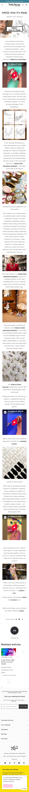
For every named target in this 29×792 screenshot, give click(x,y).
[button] (2, 5)
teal (14, 593)
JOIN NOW (8, 786)
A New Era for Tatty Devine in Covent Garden (8, 662)
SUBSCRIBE (23, 706)
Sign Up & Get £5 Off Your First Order (14, 1)
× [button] (25, 777)
